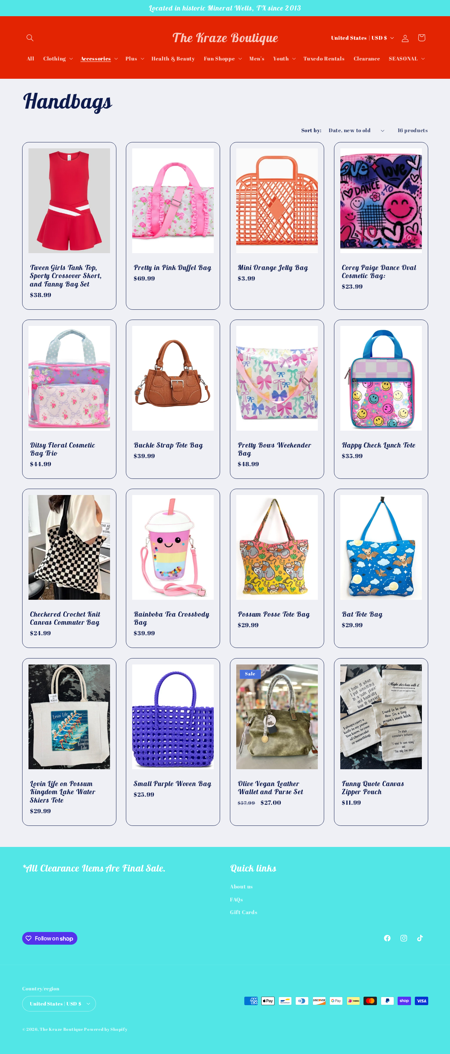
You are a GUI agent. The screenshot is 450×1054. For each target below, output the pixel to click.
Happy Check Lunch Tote (379, 445)
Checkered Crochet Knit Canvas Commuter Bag (65, 618)
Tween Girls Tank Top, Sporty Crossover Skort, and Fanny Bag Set (66, 275)
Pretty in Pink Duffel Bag (172, 267)
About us (241, 886)
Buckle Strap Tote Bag (168, 445)
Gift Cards (243, 911)
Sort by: (311, 130)
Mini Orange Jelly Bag (273, 267)
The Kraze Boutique (61, 1028)
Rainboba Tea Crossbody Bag (172, 618)
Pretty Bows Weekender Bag (274, 449)
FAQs (236, 899)
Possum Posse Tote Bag (274, 614)
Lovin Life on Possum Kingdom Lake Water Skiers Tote (63, 791)
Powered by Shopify (105, 1028)
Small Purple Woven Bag (172, 783)
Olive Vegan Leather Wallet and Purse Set (270, 787)
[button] (30, 38)
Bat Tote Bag (362, 614)
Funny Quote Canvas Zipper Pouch (373, 787)
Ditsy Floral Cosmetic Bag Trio (62, 449)
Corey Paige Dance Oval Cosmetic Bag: (379, 271)
